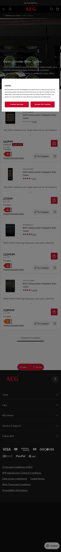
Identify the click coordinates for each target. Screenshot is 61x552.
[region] (31, 95)
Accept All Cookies (42, 104)
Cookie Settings (16, 104)
